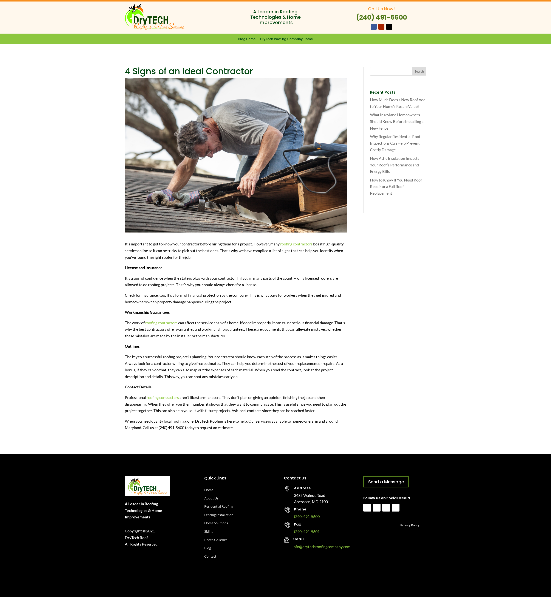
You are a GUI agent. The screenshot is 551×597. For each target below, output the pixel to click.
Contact (210, 556)
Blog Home (246, 39)
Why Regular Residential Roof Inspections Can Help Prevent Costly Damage (395, 143)
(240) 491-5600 (307, 516)
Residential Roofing (218, 506)
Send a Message (386, 482)
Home (208, 490)
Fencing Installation (218, 515)
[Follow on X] (389, 27)
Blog (207, 548)
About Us (211, 498)
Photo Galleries (215, 540)
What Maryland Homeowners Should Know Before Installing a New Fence (397, 121)
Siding (208, 531)
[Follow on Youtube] (381, 27)
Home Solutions (216, 523)
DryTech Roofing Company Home (286, 39)
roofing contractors (296, 244)
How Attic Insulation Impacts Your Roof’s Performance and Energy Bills (394, 165)
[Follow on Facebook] (374, 27)
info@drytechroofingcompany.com (321, 546)
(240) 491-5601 (307, 531)
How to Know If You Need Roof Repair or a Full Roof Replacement (396, 186)
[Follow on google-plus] (395, 508)
